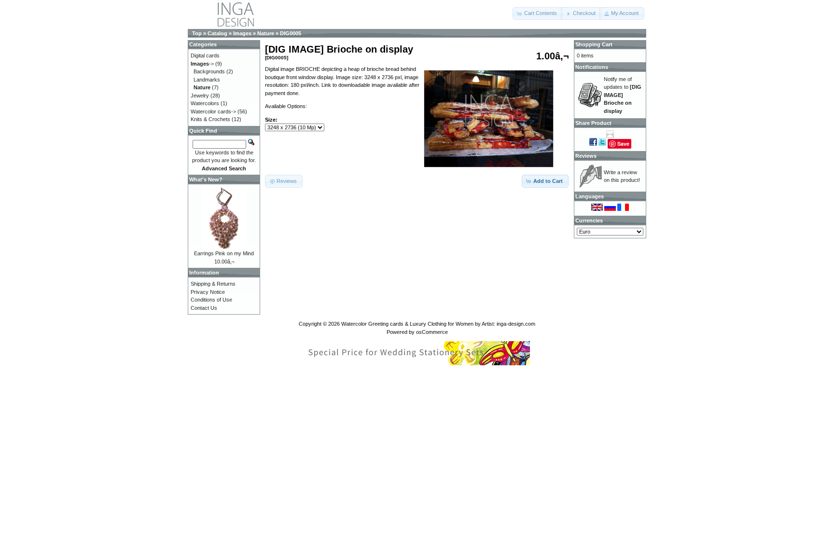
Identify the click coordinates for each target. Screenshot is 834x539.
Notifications (591, 67)
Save (623, 143)
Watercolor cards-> (213, 111)
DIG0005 (290, 33)
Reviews (586, 156)
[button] (538, 13)
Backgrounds (209, 71)
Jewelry (200, 95)
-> (202, 64)
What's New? (205, 179)
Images (242, 33)
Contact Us (204, 308)
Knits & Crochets (210, 119)
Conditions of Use (211, 300)
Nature (265, 33)
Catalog (217, 33)
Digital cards (205, 55)
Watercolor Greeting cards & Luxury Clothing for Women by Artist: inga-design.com (438, 324)
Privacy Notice (208, 292)
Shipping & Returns (213, 284)
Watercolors (205, 103)
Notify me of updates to (622, 95)
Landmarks (207, 80)
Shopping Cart (593, 44)
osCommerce (432, 332)
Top (197, 33)
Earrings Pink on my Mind (224, 253)
